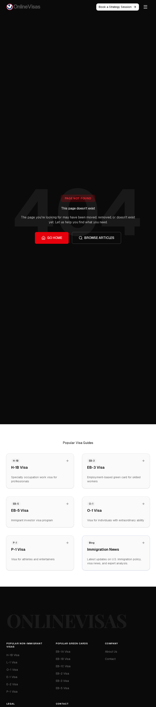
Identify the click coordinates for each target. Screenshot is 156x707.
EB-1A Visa (63, 651)
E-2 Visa (12, 684)
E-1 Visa (11, 677)
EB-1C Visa (63, 666)
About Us (111, 651)
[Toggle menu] (145, 7)
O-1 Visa (12, 669)
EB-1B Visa (63, 659)
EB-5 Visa (62, 688)
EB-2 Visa (62, 673)
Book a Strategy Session (115, 7)
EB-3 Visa (62, 681)
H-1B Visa (12, 655)
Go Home (54, 238)
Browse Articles (99, 238)
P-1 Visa (11, 691)
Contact (110, 659)
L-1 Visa (11, 662)
